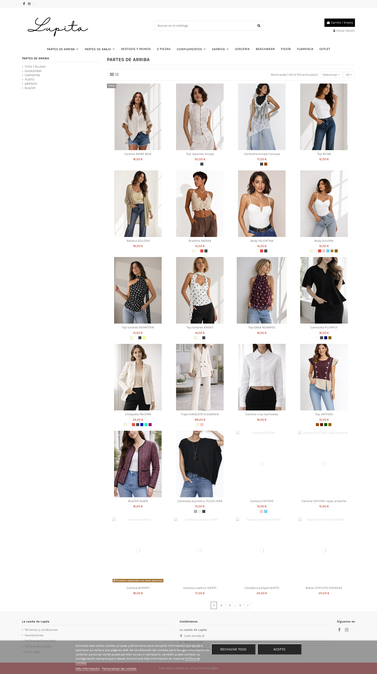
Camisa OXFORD (262, 501)
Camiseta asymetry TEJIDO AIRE (200, 501)
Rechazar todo (233, 649)
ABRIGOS (31, 84)
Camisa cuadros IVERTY (199, 588)
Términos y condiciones (41, 630)
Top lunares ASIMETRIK (138, 327)
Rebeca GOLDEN (138, 241)
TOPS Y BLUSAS (35, 67)
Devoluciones (34, 635)
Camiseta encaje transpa (262, 154)
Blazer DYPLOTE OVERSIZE (324, 588)
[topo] (336, 250)
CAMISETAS (32, 75)
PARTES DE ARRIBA (35, 58)
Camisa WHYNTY (138, 588)
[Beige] (193, 250)
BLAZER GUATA (138, 501)
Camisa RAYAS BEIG (137, 154)
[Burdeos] (321, 424)
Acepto (279, 649)
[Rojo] (201, 250)
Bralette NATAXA (199, 241)
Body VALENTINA (261, 241)
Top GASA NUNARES (261, 327)
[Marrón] (265, 164)
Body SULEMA (323, 241)
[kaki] (325, 424)
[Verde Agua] (145, 424)
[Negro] (201, 164)
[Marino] (325, 337)
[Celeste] (327, 250)
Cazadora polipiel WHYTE (262, 588)
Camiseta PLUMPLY (324, 327)
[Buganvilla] (150, 424)
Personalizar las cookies (119, 669)
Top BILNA (324, 154)
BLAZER (30, 88)
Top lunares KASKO (200, 327)
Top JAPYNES (324, 414)
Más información (87, 669)
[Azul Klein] (141, 424)
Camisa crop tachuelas (261, 414)
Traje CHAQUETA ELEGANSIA (200, 414)
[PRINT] (332, 250)
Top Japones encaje (200, 154)
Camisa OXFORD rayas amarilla (324, 501)
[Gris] (195, 511)
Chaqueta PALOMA (138, 414)
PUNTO (29, 79)
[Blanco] (197, 164)
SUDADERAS (33, 71)
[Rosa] (323, 250)
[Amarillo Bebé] (144, 337)
